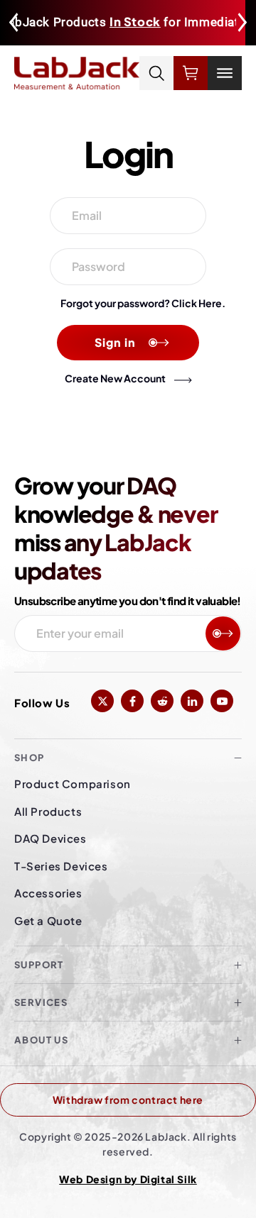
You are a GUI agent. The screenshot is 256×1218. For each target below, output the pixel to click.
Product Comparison (72, 783)
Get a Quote (48, 920)
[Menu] (225, 73)
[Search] (156, 73)
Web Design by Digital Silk (128, 1179)
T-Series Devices (61, 866)
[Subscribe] (223, 633)
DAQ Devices (50, 838)
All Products (48, 811)
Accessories (48, 892)
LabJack (165, 1136)
